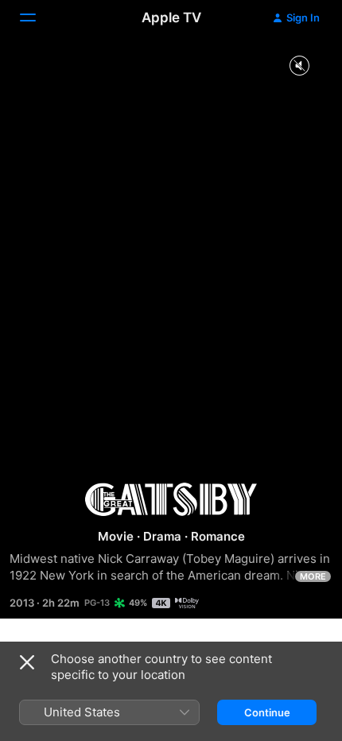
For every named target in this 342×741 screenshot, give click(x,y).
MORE (313, 576)
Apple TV (171, 17)
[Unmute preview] (299, 66)
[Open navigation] (37, 17)
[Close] (27, 662)
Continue (267, 712)
